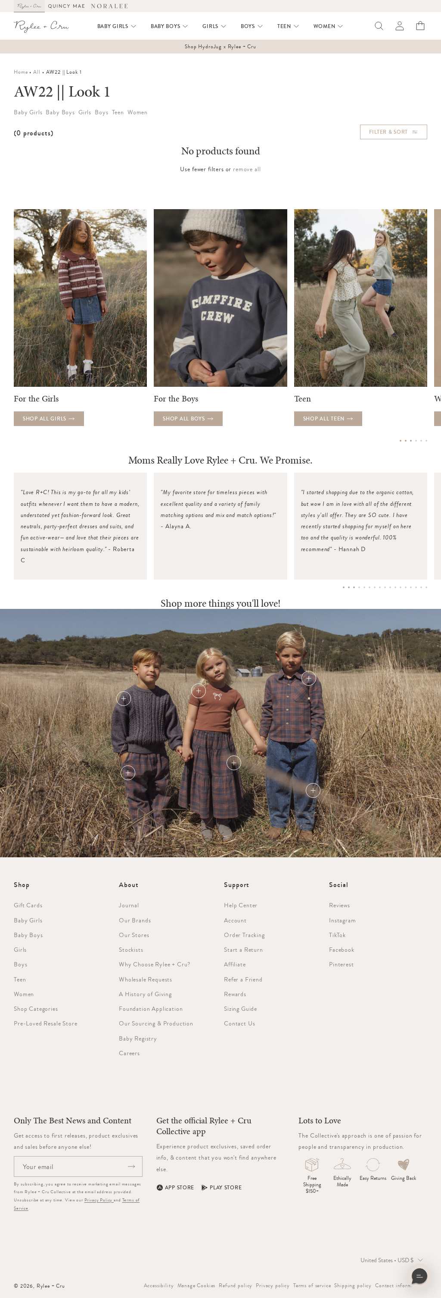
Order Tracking (244, 935)
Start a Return (243, 950)
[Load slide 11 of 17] (395, 587)
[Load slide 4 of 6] (416, 440)
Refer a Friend (243, 979)
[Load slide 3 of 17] (354, 587)
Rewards (235, 994)
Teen (20, 979)
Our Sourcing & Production (156, 1023)
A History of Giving (145, 994)
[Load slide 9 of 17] (385, 587)
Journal (129, 905)
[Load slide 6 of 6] (426, 440)
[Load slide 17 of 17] (426, 587)
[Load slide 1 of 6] (400, 440)
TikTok (337, 935)
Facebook (341, 950)
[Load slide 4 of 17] (359, 587)
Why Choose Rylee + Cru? (154, 964)
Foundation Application (151, 1009)
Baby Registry (138, 1038)
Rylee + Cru (51, 1286)
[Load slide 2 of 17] (348, 587)
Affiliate (235, 964)
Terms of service (312, 1285)
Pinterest (341, 964)
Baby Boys (28, 935)
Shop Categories (36, 1009)
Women (24, 994)
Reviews (339, 905)
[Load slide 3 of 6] (410, 440)
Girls (20, 950)
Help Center (241, 905)
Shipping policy (353, 1285)
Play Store (226, 1187)
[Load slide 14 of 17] (410, 587)
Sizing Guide (240, 1009)
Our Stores (134, 935)
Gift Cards (28, 905)
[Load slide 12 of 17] (400, 587)
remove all (247, 169)
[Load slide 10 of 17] (390, 587)
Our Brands (135, 920)
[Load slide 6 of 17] (369, 587)
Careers (129, 1053)
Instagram (342, 920)
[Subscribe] (131, 1166)
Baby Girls (28, 920)
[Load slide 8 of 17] (379, 587)
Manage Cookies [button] (196, 1285)
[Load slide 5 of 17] (364, 587)
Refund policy (235, 1285)
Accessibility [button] (159, 1285)
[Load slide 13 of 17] (405, 587)
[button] (117, 26)
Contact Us (239, 1023)
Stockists (131, 950)
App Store (179, 1187)
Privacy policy (273, 1285)
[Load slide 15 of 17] (416, 587)
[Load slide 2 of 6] (405, 440)
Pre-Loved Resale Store (45, 1023)
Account (235, 920)
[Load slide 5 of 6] (421, 440)
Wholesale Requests (145, 979)
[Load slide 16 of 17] (421, 587)
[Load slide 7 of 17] (374, 587)
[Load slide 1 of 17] (343, 587)
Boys (20, 964)
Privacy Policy (99, 1200)
